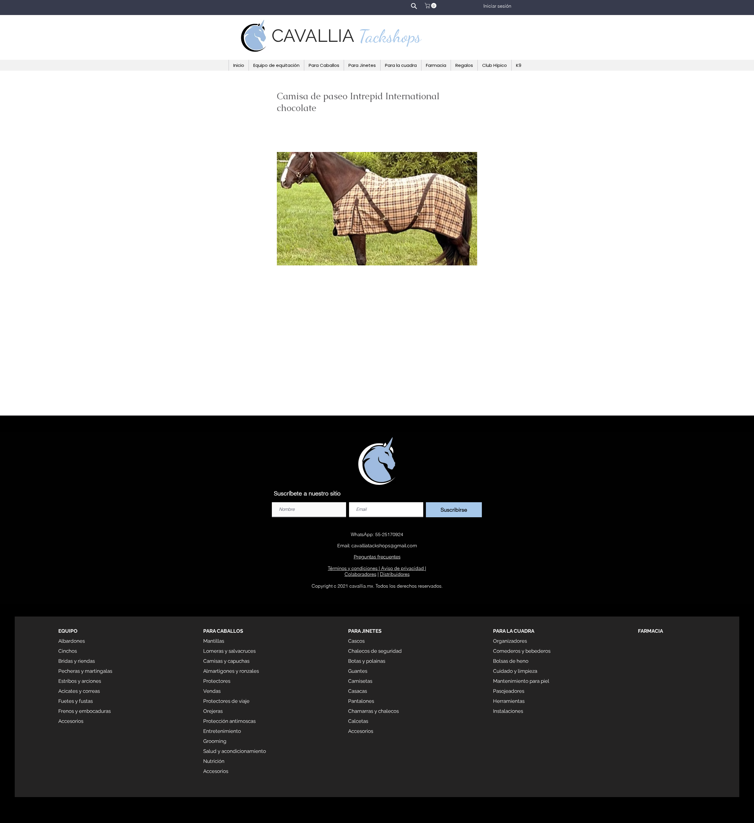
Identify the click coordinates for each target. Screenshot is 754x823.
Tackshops (390, 36)
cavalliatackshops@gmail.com (384, 545)
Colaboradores (360, 574)
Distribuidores (395, 574)
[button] (431, 5)
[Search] (414, 6)
